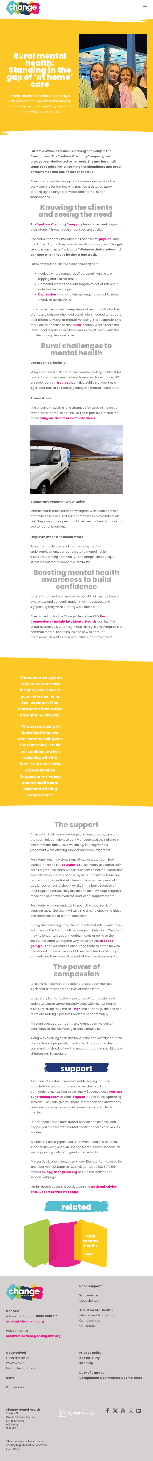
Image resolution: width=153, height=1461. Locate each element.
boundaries (71, 865)
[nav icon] (145, 5)
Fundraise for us (17, 1358)
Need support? (90, 1286)
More (90, 1254)
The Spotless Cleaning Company (56, 224)
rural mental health (90, 1241)
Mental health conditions (97, 1315)
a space (78, 1097)
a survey (63, 382)
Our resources (89, 1320)
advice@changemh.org (58, 1172)
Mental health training (22, 1368)
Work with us (15, 1363)
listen (76, 1009)
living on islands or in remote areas (67, 418)
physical (106, 239)
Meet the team (90, 1300)
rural (77, 325)
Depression (47, 294)
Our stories (87, 1326)
